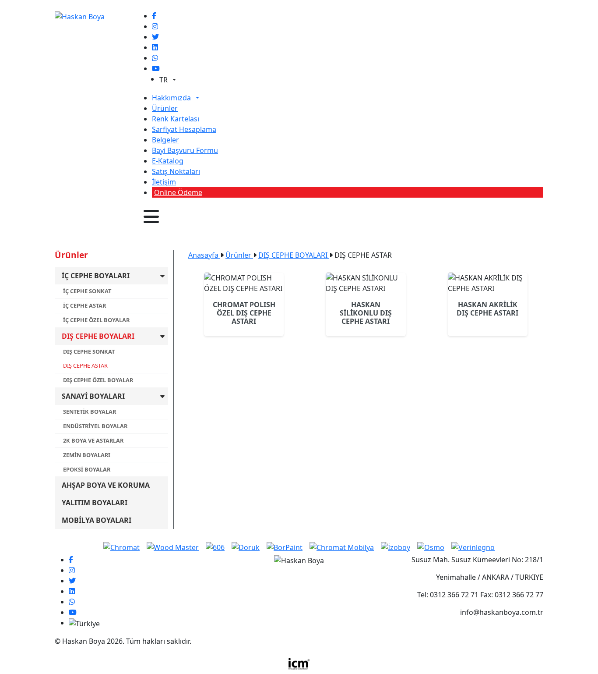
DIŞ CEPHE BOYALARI (98, 336)
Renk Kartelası (175, 119)
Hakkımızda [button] (172, 98)
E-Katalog (167, 161)
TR (164, 80)
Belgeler (165, 140)
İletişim (164, 182)
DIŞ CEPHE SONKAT (89, 351)
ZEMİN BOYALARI (86, 455)
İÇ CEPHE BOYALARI (96, 275)
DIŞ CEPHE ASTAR (85, 365)
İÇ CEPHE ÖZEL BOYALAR (96, 320)
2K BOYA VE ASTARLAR (93, 440)
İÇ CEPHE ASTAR (84, 305)
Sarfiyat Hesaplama (184, 129)
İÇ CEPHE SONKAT (87, 291)
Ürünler (165, 108)
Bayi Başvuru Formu (185, 150)
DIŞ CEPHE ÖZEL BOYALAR (98, 380)
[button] (151, 217)
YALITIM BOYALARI (94, 502)
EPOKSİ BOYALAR (86, 469)
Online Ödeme (178, 192)
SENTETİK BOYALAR (89, 411)
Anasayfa (204, 255)
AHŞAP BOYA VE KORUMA (106, 485)
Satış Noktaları (176, 171)
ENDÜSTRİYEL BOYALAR (95, 426)
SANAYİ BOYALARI (93, 396)
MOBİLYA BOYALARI (96, 520)
